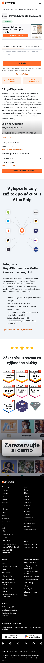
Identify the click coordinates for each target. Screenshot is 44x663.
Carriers (14, 9)
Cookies (33, 651)
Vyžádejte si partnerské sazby (22, 170)
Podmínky (13, 651)
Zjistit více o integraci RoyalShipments (18, 330)
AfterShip (5, 9)
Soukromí (5, 651)
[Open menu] (40, 3)
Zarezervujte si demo (22, 447)
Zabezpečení (23, 651)
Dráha (23, 63)
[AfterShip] (9, 3)
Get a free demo (15, 36)
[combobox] (22, 158)
